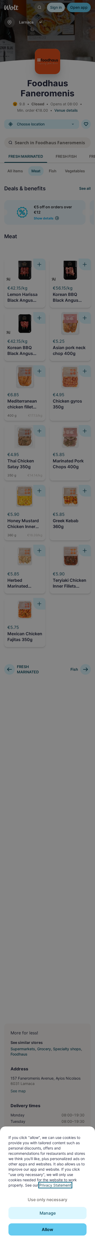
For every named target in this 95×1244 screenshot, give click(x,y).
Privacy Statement (55, 1185)
